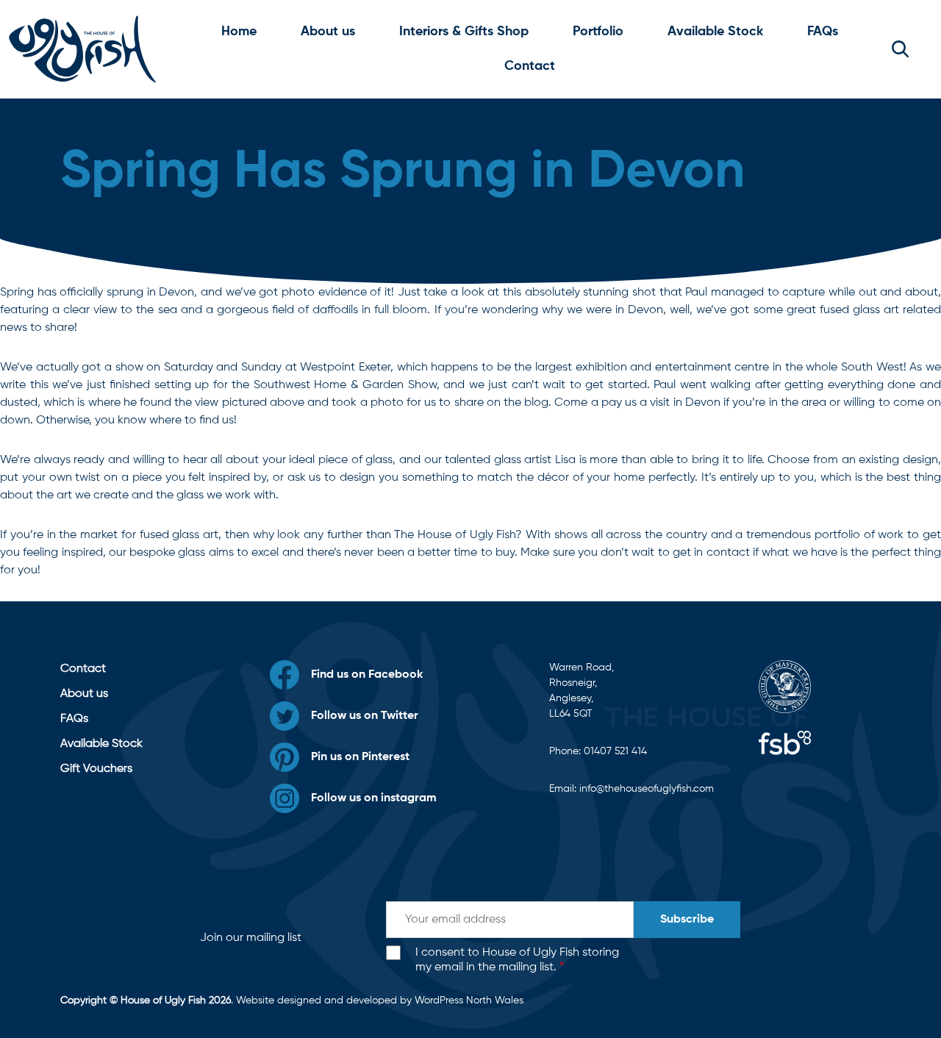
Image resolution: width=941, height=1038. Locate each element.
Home (239, 31)
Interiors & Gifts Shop (464, 31)
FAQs (822, 31)
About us (328, 31)
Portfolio (598, 31)
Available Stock (715, 31)
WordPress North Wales (469, 1000)
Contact (529, 66)
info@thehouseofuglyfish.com (646, 789)
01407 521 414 (615, 751)
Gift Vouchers (96, 769)
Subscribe (687, 920)
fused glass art (179, 535)
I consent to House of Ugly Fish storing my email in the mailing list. (517, 960)
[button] (900, 49)
